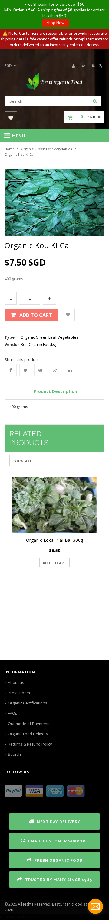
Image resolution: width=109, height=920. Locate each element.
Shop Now (55, 22)
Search (14, 754)
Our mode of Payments (29, 723)
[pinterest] (40, 370)
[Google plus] (55, 370)
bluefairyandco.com (18, 917)
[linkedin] (70, 370)
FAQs (12, 713)
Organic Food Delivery (28, 733)
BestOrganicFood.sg (39, 344)
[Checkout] (83, 66)
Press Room (19, 692)
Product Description (55, 391)
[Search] (94, 101)
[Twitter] (25, 370)
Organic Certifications (27, 703)
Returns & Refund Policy (30, 744)
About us (16, 682)
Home (10, 148)
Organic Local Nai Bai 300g (54, 540)
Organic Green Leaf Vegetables (46, 148)
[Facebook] (11, 370)
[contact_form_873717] (95, 906)
